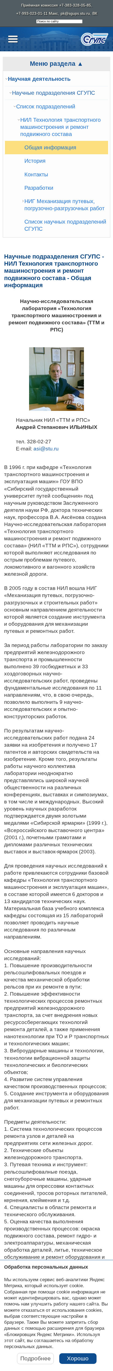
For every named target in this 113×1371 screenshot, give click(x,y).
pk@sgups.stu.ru (75, 13)
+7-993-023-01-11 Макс (37, 13)
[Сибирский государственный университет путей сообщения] (94, 39)
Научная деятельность (39, 79)
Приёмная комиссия (39, 5)
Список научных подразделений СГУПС (65, 225)
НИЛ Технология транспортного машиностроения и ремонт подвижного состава (60, 127)
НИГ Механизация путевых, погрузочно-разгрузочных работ (64, 204)
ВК (94, 13)
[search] (59, 21)
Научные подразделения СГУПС (53, 93)
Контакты (36, 174)
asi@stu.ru (46, 449)
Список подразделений (45, 106)
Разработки (38, 188)
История (35, 161)
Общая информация (50, 147)
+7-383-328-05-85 (75, 5)
